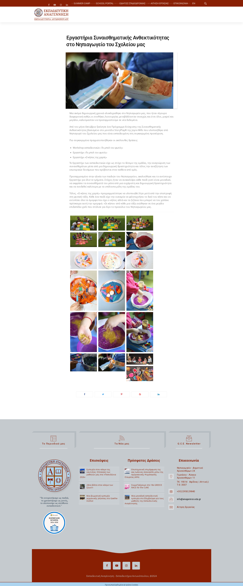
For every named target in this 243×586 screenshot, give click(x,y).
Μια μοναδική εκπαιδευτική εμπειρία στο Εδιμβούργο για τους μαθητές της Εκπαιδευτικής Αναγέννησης (144, 501)
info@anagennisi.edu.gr (189, 500)
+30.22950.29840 (186, 492)
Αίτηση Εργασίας (186, 508)
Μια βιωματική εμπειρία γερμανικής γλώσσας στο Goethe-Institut (102, 499)
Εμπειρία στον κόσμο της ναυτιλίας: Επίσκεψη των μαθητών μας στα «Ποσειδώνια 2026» (98, 474)
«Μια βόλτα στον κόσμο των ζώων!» (99, 487)
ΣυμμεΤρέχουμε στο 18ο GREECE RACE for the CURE (146, 487)
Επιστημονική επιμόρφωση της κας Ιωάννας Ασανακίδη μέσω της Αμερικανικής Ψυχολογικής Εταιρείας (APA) (144, 474)
